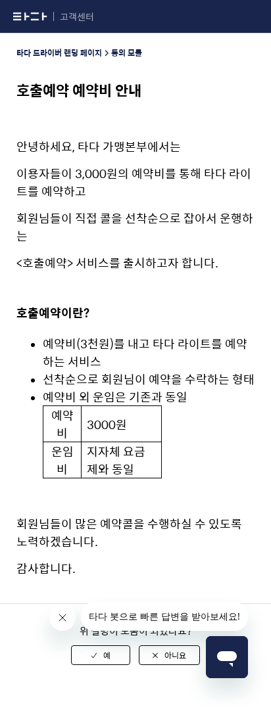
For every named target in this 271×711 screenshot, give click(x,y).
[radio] (100, 655)
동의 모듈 (126, 52)
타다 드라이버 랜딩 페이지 (59, 52)
